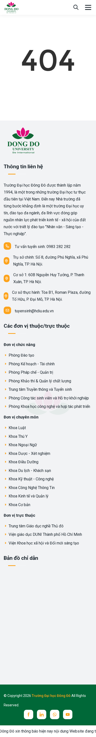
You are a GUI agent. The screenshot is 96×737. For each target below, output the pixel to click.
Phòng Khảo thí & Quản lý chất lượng (39, 381)
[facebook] (28, 714)
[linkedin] (41, 714)
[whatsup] (54, 714)
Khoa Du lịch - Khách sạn (29, 470)
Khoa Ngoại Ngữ (22, 444)
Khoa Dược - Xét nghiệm (29, 453)
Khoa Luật (17, 427)
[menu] (88, 7)
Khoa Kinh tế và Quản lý (28, 496)
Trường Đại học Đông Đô (51, 696)
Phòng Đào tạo (21, 355)
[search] (76, 7)
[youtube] (67, 714)
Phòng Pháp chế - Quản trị (30, 372)
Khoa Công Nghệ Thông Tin (31, 487)
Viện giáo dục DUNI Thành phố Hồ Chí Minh (45, 534)
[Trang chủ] (11, 7)
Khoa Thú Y (18, 436)
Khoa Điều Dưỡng (23, 462)
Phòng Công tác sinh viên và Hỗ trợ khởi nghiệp (48, 398)
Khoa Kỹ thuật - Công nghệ (31, 479)
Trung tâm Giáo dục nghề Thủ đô (36, 526)
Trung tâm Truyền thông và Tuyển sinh (40, 389)
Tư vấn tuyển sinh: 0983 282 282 (43, 246)
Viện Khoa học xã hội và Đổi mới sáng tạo (43, 543)
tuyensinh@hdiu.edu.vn (34, 311)
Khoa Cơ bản (19, 504)
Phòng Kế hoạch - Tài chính (31, 364)
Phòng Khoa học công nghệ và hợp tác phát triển (49, 406)
